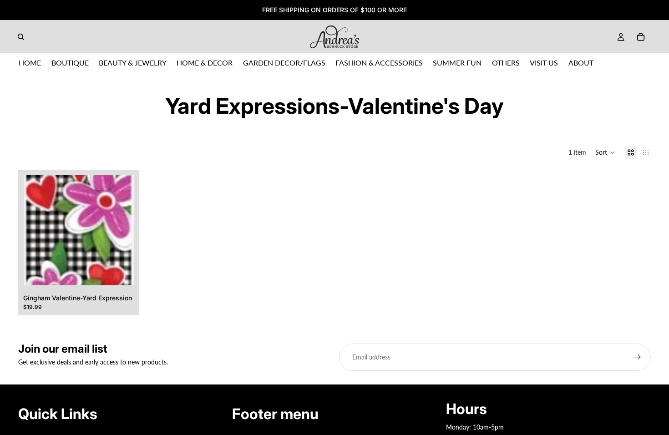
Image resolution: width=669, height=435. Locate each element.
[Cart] (641, 37)
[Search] (21, 37)
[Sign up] (637, 357)
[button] (605, 152)
